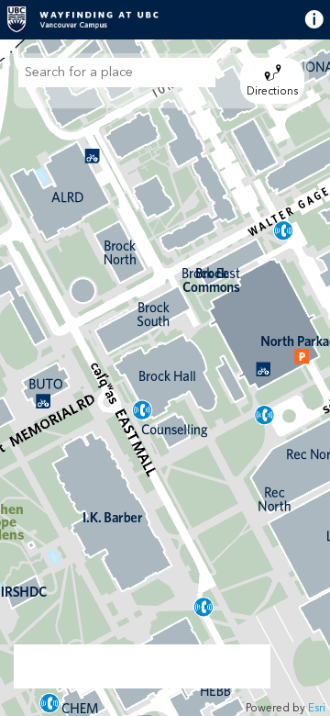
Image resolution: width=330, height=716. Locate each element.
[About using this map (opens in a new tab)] (300, 19)
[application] (165, 377)
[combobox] (116, 72)
